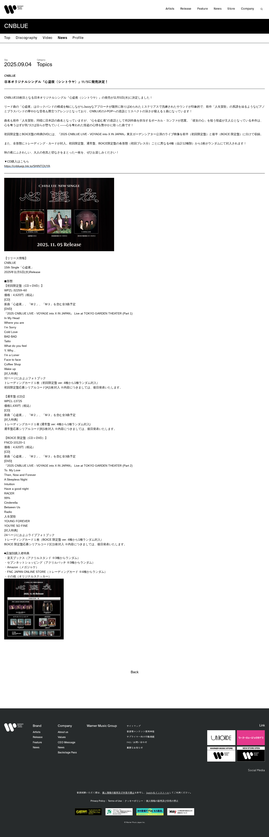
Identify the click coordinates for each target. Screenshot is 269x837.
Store (231, 9)
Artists (170, 9)
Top (7, 38)
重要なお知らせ (135, 747)
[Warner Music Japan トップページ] (14, 9)
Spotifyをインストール (157, 792)
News (62, 38)
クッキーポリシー (134, 801)
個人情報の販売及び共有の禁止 (118, 792)
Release (185, 9)
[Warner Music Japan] (14, 727)
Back (134, 672)
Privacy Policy (98, 801)
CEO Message (66, 742)
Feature (202, 9)
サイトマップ (134, 725)
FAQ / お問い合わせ (137, 742)
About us (63, 732)
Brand (37, 725)
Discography (26, 38)
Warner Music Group (102, 725)
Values (62, 737)
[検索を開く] (261, 9)
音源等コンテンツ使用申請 (140, 731)
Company (247, 9)
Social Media (256, 770)
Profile (78, 38)
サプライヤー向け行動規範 (140, 736)
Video (47, 38)
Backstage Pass (67, 752)
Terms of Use (115, 801)
